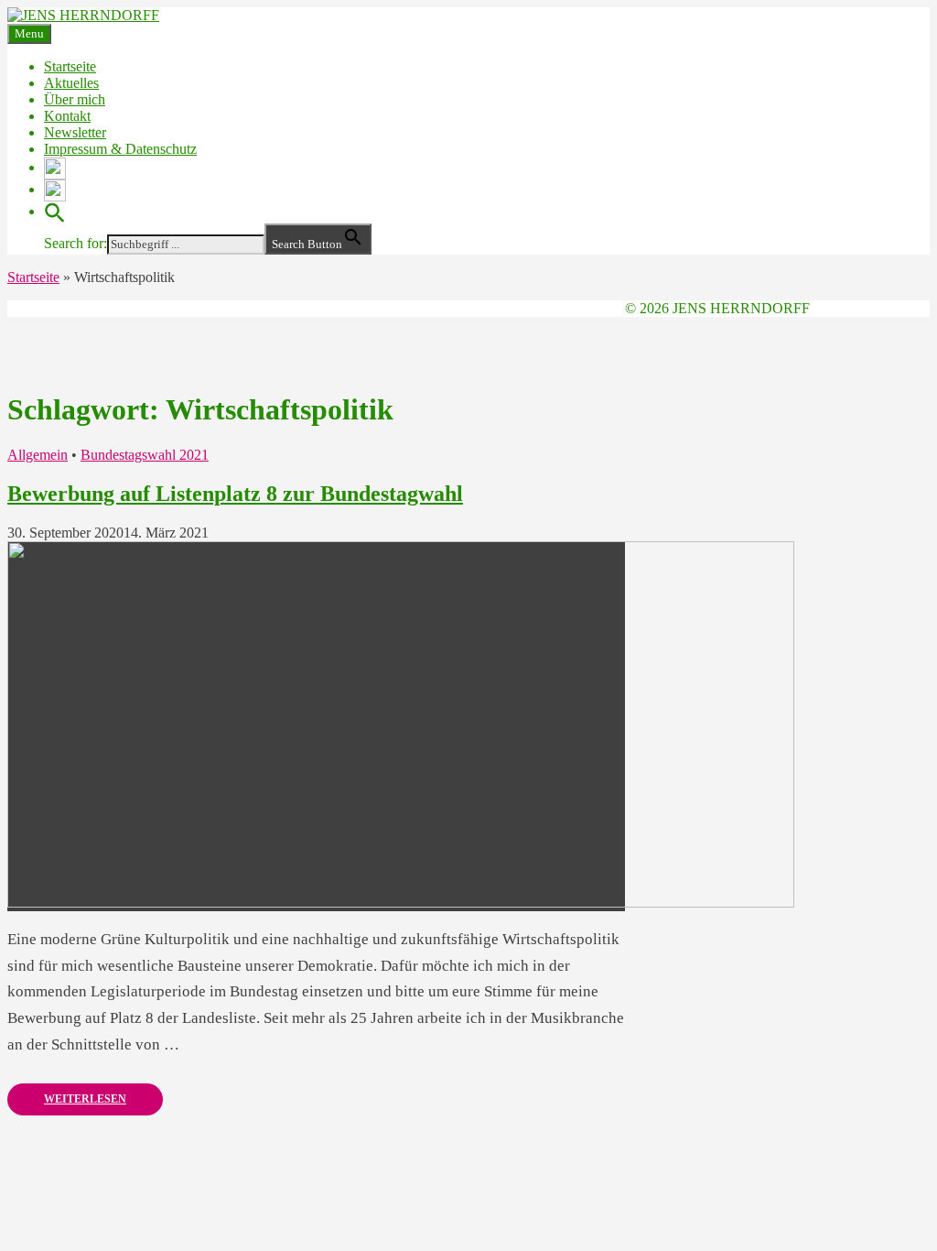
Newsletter (75, 132)
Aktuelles (71, 83)
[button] (55, 211)
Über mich (74, 99)
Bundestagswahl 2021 (145, 454)
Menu (29, 33)
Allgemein (37, 454)
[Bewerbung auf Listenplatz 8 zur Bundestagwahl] (400, 902)
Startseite (70, 66)
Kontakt (67, 116)
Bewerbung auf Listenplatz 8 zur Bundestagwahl (235, 494)
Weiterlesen (85, 1099)
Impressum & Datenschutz (120, 149)
